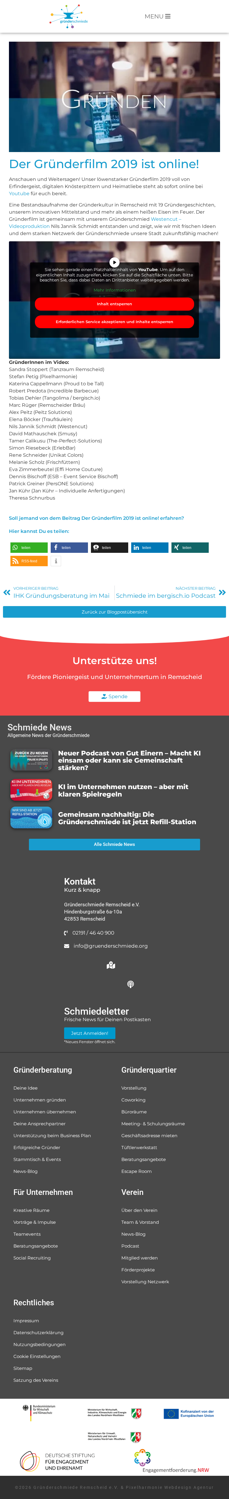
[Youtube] (91, 984)
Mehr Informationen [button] (115, 290)
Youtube (19, 193)
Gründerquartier (149, 1069)
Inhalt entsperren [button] (114, 303)
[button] (29, 547)
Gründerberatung (42, 1069)
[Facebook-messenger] (91, 964)
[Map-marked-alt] (110, 964)
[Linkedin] (110, 984)
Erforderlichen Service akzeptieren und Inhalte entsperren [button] (114, 321)
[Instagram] (71, 984)
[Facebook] (130, 964)
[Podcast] (130, 984)
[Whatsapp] (71, 964)
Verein (132, 1192)
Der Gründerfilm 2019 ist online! (104, 164)
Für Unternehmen (43, 1192)
